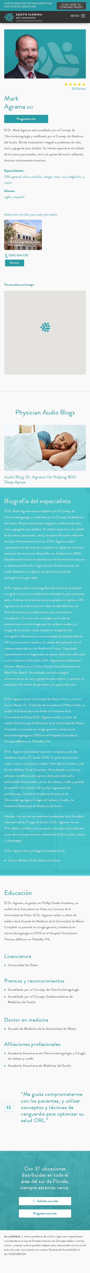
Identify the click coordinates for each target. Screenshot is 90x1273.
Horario (14, 262)
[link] (45, 87)
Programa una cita (45, 1213)
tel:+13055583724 (15, 1254)
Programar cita (26, 118)
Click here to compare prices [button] (71, 6)
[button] (83, 16)
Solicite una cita (47, 1201)
